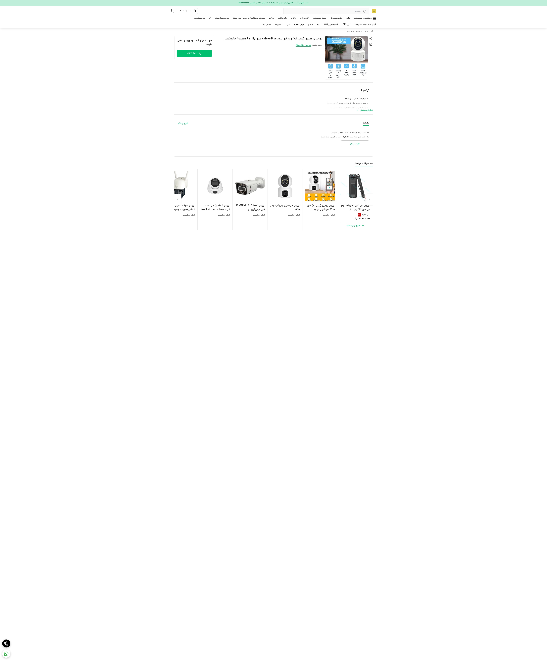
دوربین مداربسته (353, 31)
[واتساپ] (6, 654)
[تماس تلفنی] (6, 643)
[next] (177, 199)
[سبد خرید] (172, 11)
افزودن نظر (183, 123)
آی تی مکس (368, 31)
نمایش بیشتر (366, 110)
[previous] (369, 199)
